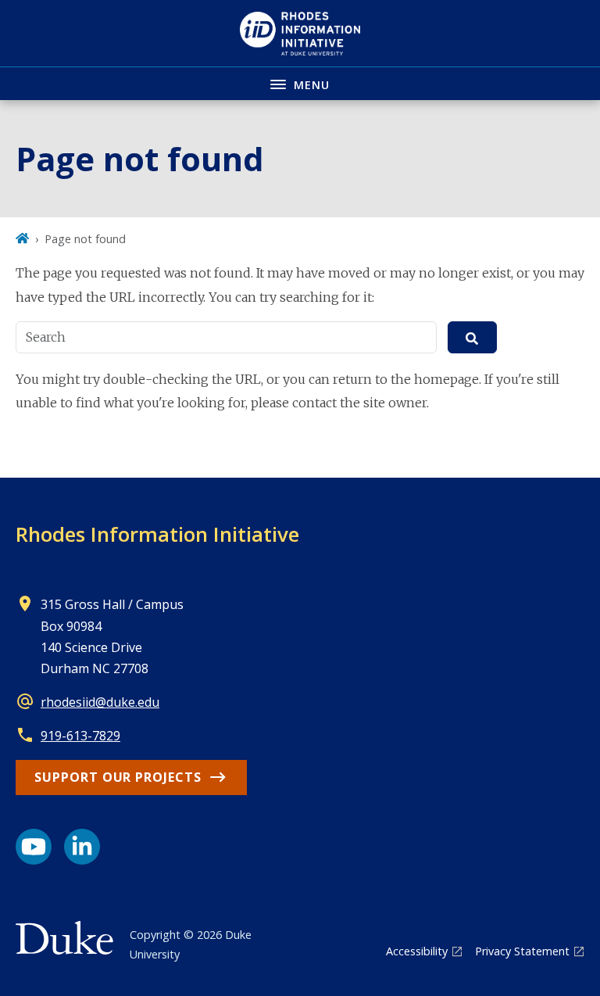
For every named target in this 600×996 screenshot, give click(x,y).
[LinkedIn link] (82, 847)
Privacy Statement (522, 951)
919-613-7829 (80, 735)
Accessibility (417, 951)
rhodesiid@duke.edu (100, 702)
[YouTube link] (34, 847)
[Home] (22, 238)
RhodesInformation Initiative (157, 534)
